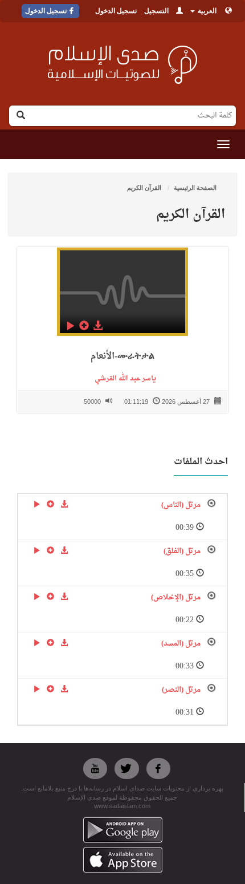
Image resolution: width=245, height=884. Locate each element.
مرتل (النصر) (181, 690)
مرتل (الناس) (181, 505)
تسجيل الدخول (116, 11)
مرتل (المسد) (181, 643)
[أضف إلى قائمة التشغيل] (84, 325)
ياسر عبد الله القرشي (122, 378)
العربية (206, 11)
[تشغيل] (70, 325)
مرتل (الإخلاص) (176, 597)
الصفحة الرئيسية (195, 187)
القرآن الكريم (145, 187)
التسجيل (156, 11)
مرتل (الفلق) (182, 551)
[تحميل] (97, 325)
